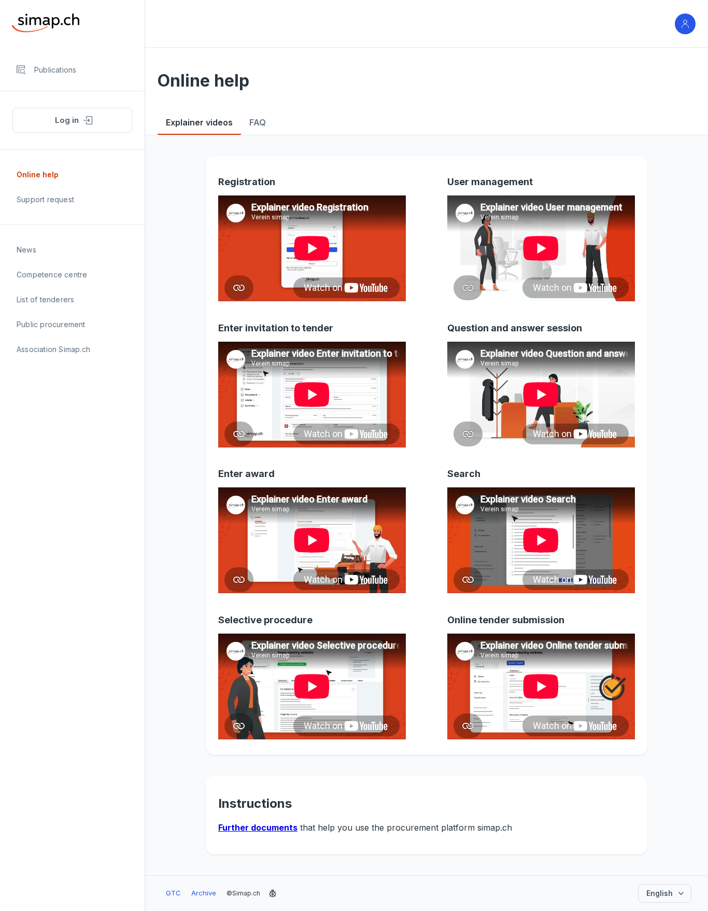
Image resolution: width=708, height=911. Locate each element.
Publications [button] (55, 69)
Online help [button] (38, 174)
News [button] (26, 249)
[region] (72, 480)
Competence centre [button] (52, 274)
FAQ (257, 122)
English (659, 893)
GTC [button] (173, 893)
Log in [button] (67, 120)
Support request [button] (45, 199)
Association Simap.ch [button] (53, 349)
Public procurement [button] (51, 324)
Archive (203, 893)
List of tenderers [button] (45, 299)
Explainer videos (199, 122)
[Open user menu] (685, 23)
